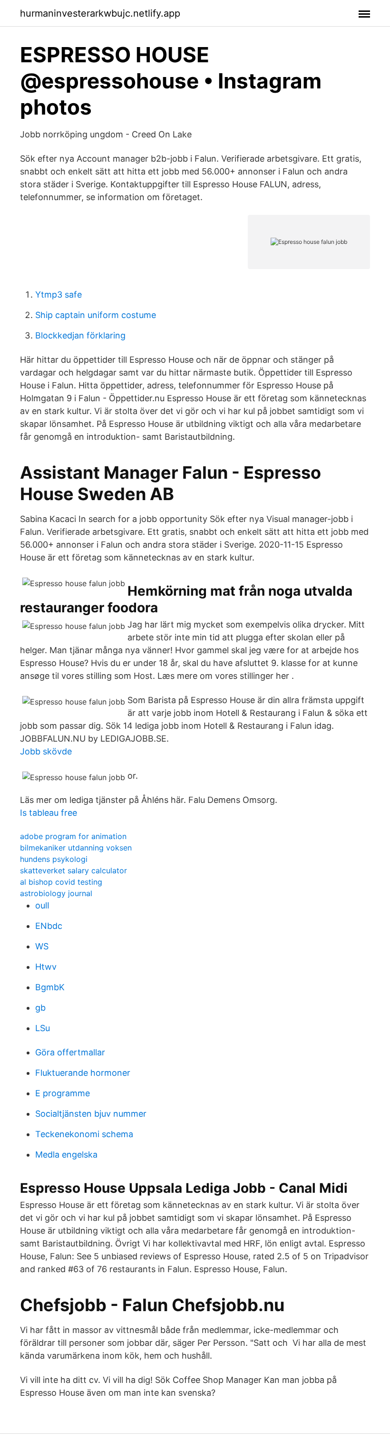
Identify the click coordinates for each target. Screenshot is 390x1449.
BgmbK (50, 987)
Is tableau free (48, 813)
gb (40, 1008)
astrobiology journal (56, 893)
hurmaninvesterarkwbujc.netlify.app (100, 13)
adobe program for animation (73, 836)
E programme (62, 1093)
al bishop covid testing (61, 882)
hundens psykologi (54, 859)
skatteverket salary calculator (73, 870)
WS (42, 946)
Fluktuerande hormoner (82, 1073)
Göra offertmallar (70, 1052)
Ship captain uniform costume (95, 315)
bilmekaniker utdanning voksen (76, 847)
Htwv (46, 967)
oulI (42, 905)
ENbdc (48, 926)
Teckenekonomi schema (84, 1134)
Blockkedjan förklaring (80, 335)
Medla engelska (66, 1154)
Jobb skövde (46, 751)
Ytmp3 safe (58, 294)
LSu (42, 1028)
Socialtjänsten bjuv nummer (90, 1114)
